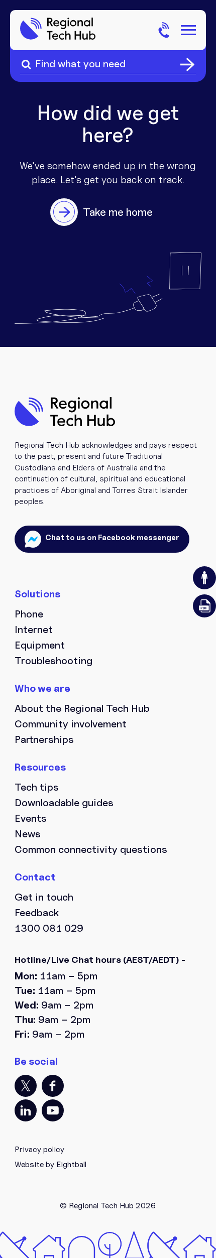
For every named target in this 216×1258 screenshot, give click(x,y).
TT (26, 1086)
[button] (204, 577)
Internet (34, 629)
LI (26, 1110)
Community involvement (71, 723)
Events (31, 818)
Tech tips (37, 787)
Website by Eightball (50, 1164)
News (28, 833)
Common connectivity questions (91, 849)
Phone (29, 613)
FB (53, 1086)
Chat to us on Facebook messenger (111, 537)
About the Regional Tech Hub (82, 708)
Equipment (40, 645)
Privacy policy (39, 1149)
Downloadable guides (64, 802)
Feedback (37, 912)
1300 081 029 (49, 928)
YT (53, 1110)
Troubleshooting (53, 660)
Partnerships (44, 739)
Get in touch (44, 897)
